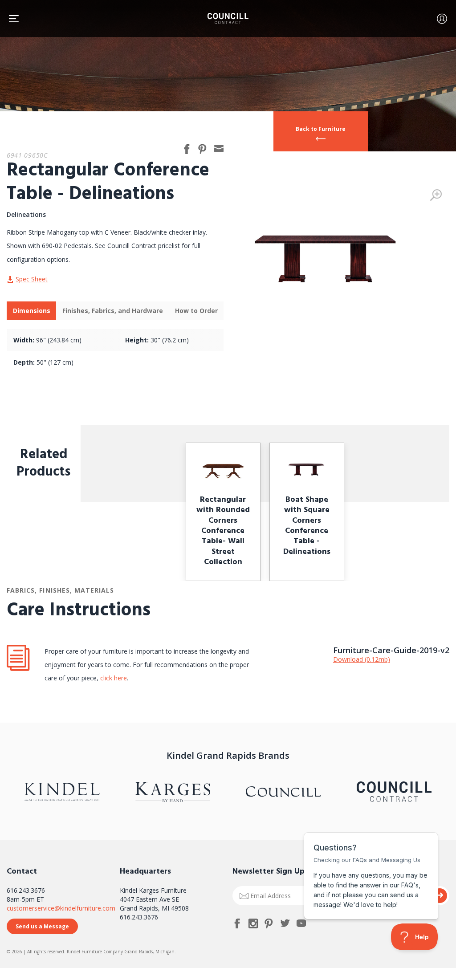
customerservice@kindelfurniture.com (61, 908)
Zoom (436, 195)
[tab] (31, 310)
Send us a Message (42, 926)
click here (112, 678)
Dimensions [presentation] (31, 310)
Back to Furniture (321, 129)
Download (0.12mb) (361, 659)
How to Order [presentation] (196, 310)
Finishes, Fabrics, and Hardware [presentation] (112, 310)
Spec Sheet (32, 279)
